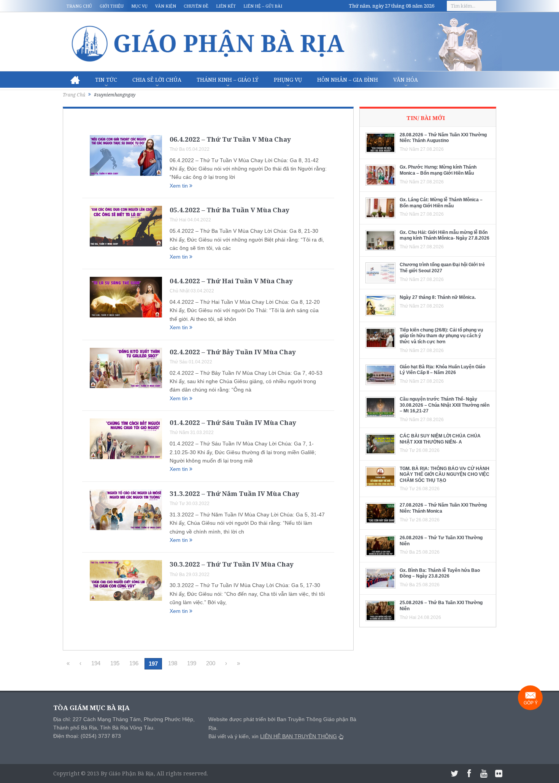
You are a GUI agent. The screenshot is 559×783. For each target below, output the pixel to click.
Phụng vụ (288, 79)
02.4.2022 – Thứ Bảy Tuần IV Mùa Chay (233, 351)
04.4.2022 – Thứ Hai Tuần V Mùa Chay (231, 280)
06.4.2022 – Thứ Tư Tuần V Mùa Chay (230, 139)
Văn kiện (165, 6)
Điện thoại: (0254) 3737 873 (87, 736)
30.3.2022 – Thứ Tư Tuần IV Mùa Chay (232, 564)
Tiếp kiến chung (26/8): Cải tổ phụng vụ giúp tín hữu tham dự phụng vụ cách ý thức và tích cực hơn (441, 335)
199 (191, 663)
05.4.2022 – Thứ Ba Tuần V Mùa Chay (229, 209)
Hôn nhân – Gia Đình (347, 79)
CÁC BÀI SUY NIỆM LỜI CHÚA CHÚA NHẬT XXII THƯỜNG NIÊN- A (440, 439)
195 (114, 663)
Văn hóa (405, 79)
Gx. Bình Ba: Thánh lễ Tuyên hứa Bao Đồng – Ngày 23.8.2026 (440, 573)
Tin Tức (106, 79)
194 (95, 663)
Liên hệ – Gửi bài (262, 6)
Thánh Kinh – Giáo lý (228, 79)
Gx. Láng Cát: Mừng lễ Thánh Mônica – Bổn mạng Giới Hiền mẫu (441, 202)
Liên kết (226, 6)
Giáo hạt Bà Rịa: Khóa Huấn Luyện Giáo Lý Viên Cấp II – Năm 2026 (442, 370)
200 (210, 663)
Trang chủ (79, 6)
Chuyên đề (196, 6)
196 (133, 663)
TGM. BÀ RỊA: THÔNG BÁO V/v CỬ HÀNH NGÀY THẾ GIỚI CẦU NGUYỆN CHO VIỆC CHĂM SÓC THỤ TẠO (444, 474)
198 (172, 663)
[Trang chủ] (75, 79)
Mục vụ (139, 6)
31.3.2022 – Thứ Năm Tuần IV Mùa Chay (234, 493)
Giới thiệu (112, 6)
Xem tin (179, 186)
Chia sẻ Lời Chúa (156, 79)
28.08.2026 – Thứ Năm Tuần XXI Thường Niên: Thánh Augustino (443, 138)
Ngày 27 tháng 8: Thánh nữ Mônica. (438, 297)
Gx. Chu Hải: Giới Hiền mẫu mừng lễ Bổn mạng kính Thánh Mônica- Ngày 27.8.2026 (444, 235)
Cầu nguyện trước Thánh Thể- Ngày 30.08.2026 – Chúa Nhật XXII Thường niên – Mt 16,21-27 (444, 405)
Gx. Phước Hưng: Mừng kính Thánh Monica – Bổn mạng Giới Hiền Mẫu (438, 170)
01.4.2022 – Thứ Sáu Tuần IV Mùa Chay (233, 422)
